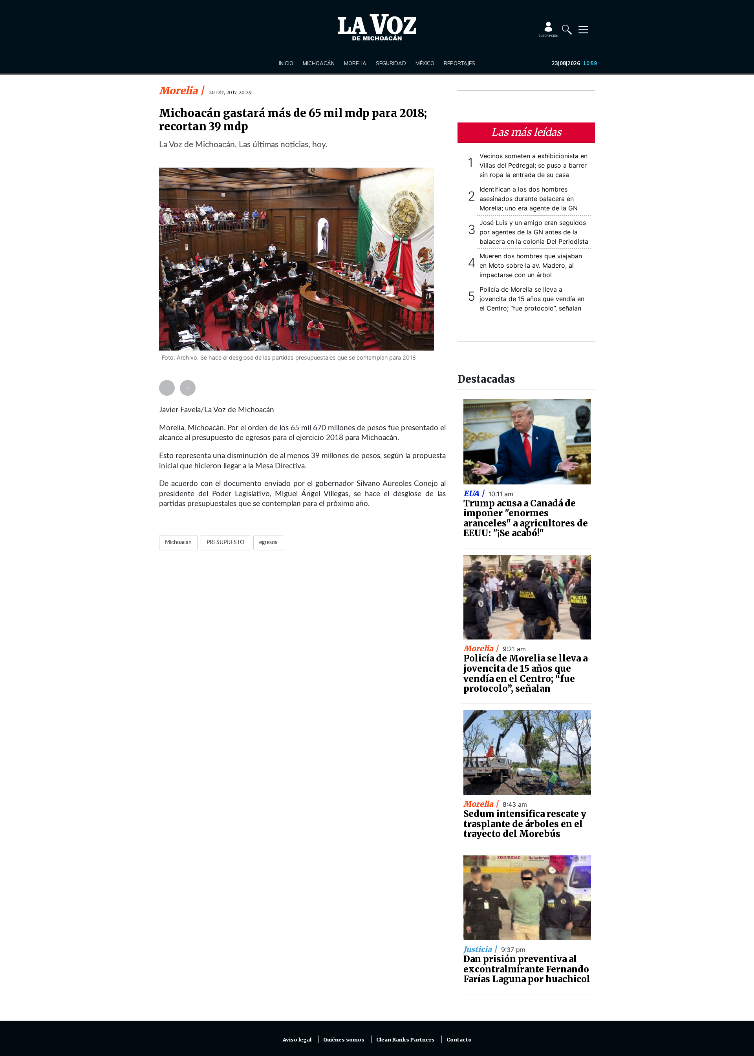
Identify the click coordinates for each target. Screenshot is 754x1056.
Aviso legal (297, 1039)
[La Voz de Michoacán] (377, 27)
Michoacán (319, 63)
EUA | (474, 493)
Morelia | (481, 648)
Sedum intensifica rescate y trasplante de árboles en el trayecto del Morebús (524, 823)
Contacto (459, 1039)
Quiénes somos (343, 1039)
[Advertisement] (302, 652)
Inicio (286, 63)
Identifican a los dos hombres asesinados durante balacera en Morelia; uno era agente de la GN (528, 198)
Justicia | (481, 949)
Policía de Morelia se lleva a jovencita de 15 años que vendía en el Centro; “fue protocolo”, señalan (531, 298)
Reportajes (459, 63)
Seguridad (391, 63)
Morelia (355, 63)
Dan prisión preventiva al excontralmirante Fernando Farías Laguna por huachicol (526, 969)
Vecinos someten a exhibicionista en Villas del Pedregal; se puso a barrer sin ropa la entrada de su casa (533, 165)
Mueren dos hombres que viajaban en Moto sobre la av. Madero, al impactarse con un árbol (530, 265)
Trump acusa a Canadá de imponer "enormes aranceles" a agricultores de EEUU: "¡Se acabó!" (525, 518)
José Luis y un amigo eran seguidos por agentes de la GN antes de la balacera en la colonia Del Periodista (533, 232)
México (424, 63)
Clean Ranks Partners (405, 1039)
